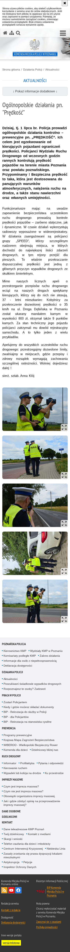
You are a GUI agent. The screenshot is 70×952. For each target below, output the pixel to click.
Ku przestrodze (54, 773)
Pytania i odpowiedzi (50, 763)
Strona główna (11, 69)
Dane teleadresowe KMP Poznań (24, 829)
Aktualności (52, 69)
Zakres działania (50, 655)
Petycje (27, 862)
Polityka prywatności (47, 927)
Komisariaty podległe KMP (20, 655)
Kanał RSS (4, 890)
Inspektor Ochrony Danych (20, 867)
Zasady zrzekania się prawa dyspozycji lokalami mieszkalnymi (33, 855)
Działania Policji (32, 69)
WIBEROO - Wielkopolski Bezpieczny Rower (31, 745)
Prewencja (9, 728)
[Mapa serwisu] (11, 32)
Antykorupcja (11, 862)
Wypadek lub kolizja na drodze (22, 773)
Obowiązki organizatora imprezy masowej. (29, 796)
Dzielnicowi (9, 817)
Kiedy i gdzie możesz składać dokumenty (29, 707)
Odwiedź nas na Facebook (18, 890)
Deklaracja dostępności (18, 665)
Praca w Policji (11, 695)
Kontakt (7, 822)
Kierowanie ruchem (15, 768)
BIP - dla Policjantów (16, 716)
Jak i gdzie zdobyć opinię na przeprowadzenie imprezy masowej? (32, 803)
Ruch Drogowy (11, 756)
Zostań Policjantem (15, 702)
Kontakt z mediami (39, 834)
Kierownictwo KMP (15, 650)
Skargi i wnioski (13, 838)
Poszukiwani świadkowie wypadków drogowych (32, 683)
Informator (10, 763)
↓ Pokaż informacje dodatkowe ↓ (35, 91)
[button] (63, 33)
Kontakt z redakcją (10, 910)
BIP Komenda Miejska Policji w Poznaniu (55, 891)
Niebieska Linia (56, 848)
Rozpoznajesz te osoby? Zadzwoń (25, 688)
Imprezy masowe (12, 780)
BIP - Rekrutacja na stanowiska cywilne (28, 721)
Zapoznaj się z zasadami (48, 922)
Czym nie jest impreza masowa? (23, 791)
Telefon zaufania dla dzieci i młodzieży (27, 843)
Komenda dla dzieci (16, 749)
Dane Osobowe (11, 811)
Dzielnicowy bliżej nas (45, 749)
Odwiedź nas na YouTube (11, 890)
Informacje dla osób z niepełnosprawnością (30, 660)
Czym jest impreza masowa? (21, 786)
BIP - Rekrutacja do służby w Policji (25, 711)
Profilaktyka (27, 763)
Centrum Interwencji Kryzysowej (23, 848)
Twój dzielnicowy (14, 834)
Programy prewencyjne (18, 735)
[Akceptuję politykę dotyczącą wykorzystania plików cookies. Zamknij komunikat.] (65, 3)
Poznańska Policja (14, 644)
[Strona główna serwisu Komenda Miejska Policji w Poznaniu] (5, 32)
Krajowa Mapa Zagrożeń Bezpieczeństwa (29, 739)
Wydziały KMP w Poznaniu (46, 650)
